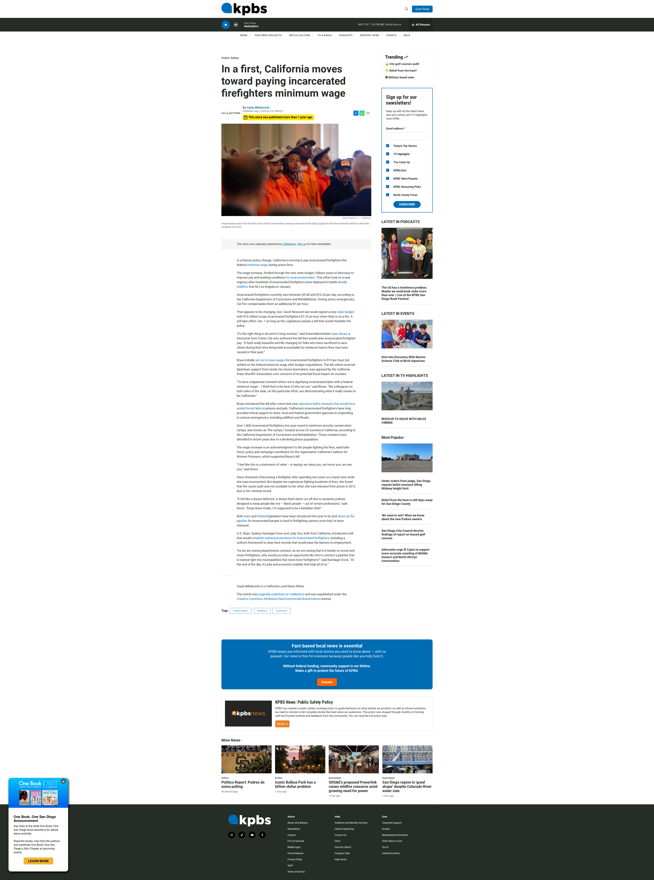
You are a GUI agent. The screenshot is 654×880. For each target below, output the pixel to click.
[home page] (244, 9)
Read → (282, 724)
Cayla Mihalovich (258, 107)
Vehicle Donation (391, 853)
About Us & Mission (297, 822)
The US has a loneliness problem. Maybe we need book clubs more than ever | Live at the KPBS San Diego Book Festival (404, 293)
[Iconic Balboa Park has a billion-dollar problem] (300, 759)
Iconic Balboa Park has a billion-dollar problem (295, 784)
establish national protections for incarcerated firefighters (290, 538)
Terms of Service (296, 871)
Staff (290, 865)
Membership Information (395, 835)
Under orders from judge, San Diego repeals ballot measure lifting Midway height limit (406, 484)
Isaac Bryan (339, 333)
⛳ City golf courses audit (402, 64)
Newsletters (293, 829)
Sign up (301, 244)
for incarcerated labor (300, 277)
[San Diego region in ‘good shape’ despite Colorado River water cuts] (407, 759)
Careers (291, 835)
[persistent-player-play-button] (226, 25)
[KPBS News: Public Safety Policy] (248, 714)
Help (407, 35)
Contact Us (340, 835)
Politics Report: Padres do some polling (242, 784)
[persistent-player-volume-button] (236, 25)
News (243, 35)
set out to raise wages (270, 360)
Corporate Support (392, 822)
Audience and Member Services (351, 822)
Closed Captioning (344, 829)
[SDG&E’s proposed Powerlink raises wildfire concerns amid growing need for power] (354, 759)
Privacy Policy (294, 859)
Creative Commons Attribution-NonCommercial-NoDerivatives (279, 599)
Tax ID (385, 847)
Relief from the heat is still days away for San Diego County (407, 502)
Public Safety (230, 58)
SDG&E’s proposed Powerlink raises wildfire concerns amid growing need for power (353, 786)
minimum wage (257, 265)
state (247, 516)
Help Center (341, 859)
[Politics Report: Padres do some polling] (246, 759)
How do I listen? (343, 847)
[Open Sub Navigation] (250, 35)
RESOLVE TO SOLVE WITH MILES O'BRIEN (404, 420)
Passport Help (342, 853)
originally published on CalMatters (281, 594)
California (281, 610)
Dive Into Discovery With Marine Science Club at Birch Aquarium (403, 359)
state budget (345, 312)
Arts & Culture (299, 35)
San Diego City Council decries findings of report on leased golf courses (403, 534)
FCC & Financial (295, 841)
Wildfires (262, 610)
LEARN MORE (38, 861)
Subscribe (407, 204)
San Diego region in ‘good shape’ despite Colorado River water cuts (407, 786)
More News (230, 740)
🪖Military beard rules (399, 77)
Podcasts (346, 35)
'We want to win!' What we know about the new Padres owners (403, 517)
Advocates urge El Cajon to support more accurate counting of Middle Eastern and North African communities (406, 555)
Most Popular (393, 437)
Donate (327, 682)
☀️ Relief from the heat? (401, 70)
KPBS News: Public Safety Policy (304, 702)
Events (391, 35)
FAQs (337, 841)
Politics (225, 778)
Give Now (422, 9)
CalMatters (289, 244)
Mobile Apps (293, 847)
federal (262, 516)
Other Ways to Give (392, 841)
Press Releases (295, 853)
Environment (335, 778)
